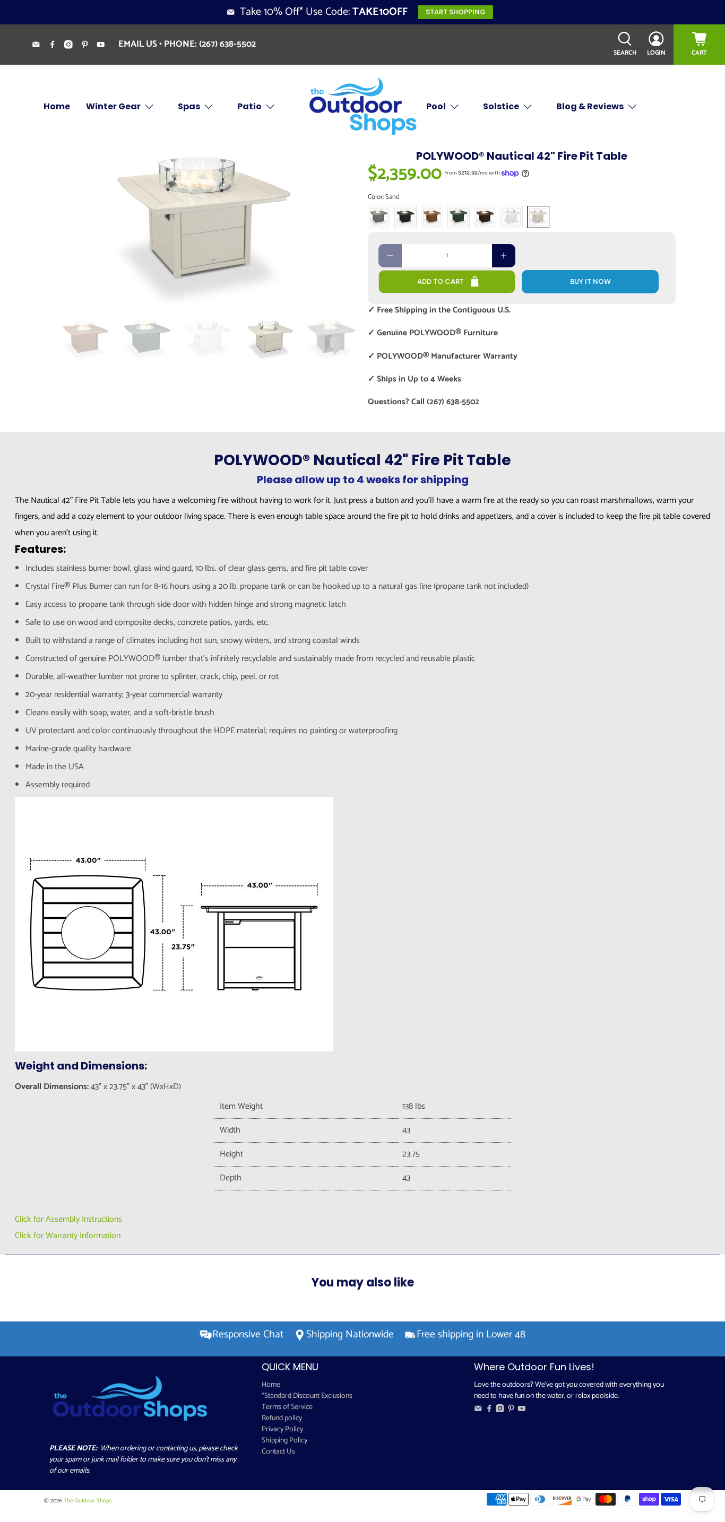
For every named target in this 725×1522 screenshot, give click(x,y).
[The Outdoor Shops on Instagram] (72, 46)
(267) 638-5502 (227, 44)
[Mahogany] (485, 217)
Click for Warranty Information (67, 1236)
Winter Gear (113, 106)
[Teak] (432, 217)
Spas (189, 106)
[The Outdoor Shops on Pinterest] (89, 46)
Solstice (501, 106)
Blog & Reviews (590, 106)
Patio (249, 106)
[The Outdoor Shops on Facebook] (56, 46)
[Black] (405, 217)
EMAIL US (137, 44)
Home (57, 106)
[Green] (458, 217)
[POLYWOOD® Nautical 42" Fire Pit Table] (203, 228)
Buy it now (590, 281)
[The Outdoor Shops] (362, 107)
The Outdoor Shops (88, 1501)
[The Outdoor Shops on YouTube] (105, 46)
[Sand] (538, 217)
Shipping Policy (284, 1440)
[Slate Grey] (379, 217)
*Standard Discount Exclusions (307, 1396)
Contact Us (278, 1452)
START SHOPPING (456, 12)
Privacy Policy (282, 1429)
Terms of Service (287, 1407)
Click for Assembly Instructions (68, 1219)
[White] (511, 217)
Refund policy (282, 1418)
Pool (436, 106)
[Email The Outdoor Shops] (40, 46)
